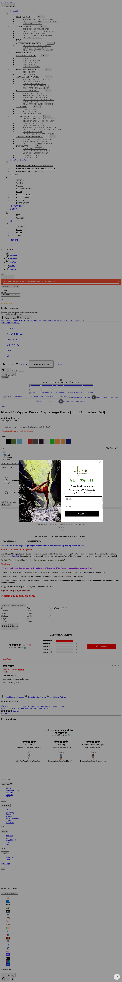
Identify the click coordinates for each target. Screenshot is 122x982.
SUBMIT (82, 514)
